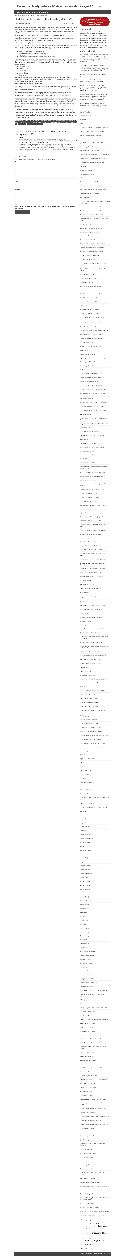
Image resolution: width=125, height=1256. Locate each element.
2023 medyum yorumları (94, 1240)
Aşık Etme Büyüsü (85, 751)
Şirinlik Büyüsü (84, 766)
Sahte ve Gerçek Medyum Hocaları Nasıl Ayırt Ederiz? (94, 330)
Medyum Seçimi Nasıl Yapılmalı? (88, 546)
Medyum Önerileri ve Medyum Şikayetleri (91, 323)
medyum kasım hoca (41, 122)
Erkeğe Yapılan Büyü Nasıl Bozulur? (89, 309)
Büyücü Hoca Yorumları (86, 398)
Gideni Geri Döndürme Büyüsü (88, 509)
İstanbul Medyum (84, 904)
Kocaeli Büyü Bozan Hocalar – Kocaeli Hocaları (93, 1068)
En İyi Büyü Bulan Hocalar (87, 451)
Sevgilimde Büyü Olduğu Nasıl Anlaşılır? (90, 652)
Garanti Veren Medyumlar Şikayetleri (90, 232)
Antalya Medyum (84, 967)
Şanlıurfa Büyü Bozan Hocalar (88, 1153)
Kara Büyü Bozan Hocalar (87, 584)
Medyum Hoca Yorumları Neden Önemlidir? (92, 642)
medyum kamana (31, 122)
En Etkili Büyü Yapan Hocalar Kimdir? (90, 313)
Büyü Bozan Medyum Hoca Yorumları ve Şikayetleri (94, 189)
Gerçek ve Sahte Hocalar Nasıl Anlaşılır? (91, 286)
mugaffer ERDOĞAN (85, 103)
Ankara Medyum (84, 943)
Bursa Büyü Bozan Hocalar (87, 1083)
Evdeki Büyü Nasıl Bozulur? (87, 362)
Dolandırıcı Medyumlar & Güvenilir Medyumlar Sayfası (32, 12)
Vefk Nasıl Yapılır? (84, 178)
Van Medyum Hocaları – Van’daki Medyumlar (92, 1039)
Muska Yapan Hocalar (86, 427)
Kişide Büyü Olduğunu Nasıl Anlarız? (89, 431)
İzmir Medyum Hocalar (86, 963)
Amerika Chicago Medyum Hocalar (89, 1207)
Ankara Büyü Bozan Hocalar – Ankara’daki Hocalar (94, 1099)
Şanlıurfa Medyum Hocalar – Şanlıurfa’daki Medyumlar (95, 990)
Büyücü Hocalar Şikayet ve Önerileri (89, 150)
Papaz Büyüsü (84, 123)
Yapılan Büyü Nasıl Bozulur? (87, 774)
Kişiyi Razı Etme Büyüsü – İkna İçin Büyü (91, 346)
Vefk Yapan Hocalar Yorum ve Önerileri (90, 659)
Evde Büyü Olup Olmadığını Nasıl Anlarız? (91, 385)
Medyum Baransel (85, 889)
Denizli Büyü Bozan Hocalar (87, 1011)
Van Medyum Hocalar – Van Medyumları (91, 1120)
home (16, 15)
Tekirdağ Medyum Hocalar (87, 1000)
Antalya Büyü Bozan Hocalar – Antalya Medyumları (94, 1215)
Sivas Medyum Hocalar (86, 1015)
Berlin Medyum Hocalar (86, 1027)
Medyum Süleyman (85, 865)
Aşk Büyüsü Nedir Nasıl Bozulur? (89, 455)
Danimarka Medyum (85, 901)
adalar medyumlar (84, 1223)
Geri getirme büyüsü (24, 66)
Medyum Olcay (84, 815)
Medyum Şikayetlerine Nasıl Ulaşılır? (89, 381)
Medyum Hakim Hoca (86, 869)
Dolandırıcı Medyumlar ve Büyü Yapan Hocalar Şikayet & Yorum (59, 6)
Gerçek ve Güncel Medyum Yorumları (90, 301)
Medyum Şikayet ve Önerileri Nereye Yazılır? (92, 338)
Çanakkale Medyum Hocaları (88, 1060)
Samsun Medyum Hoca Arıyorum (89, 1136)
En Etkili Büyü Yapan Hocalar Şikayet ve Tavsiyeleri (94, 127)
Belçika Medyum (84, 940)
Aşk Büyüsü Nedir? (85, 439)
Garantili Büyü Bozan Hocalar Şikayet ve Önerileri (93, 476)
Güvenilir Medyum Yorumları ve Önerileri (91, 211)
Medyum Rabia (84, 823)
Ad (16, 181)
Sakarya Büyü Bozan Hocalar (88, 1004)
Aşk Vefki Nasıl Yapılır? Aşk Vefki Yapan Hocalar (93, 655)
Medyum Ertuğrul (84, 858)
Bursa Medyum (84, 924)
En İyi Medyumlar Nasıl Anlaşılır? (88, 501)
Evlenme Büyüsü (84, 826)
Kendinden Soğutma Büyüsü (87, 354)
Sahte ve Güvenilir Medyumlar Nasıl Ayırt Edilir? (93, 743)
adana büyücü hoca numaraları (94, 1235)
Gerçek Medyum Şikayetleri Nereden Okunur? (92, 559)
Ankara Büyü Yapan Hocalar (87, 1056)
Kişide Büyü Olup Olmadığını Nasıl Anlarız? (91, 215)
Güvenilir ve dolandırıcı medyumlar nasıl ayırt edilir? (94, 807)
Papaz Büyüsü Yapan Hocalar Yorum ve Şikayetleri (94, 358)
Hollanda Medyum (85, 920)
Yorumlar (107, 1254)
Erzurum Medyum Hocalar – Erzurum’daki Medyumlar (94, 1116)
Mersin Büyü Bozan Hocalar (87, 1112)
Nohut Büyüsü (84, 305)
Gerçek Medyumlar (99, 1254)
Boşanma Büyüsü (85, 369)
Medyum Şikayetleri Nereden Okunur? (90, 538)
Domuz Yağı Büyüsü (85, 770)
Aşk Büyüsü (83, 290)
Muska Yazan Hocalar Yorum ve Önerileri (91, 228)
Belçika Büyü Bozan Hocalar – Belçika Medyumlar (93, 1186)
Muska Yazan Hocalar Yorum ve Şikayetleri (91, 549)
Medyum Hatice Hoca (86, 873)
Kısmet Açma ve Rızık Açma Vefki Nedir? (91, 727)
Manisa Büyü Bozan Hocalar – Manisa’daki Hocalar (94, 1043)
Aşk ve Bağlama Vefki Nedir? (88, 625)
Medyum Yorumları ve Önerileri (88, 480)
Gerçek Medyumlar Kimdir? (87, 240)
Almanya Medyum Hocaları (87, 975)
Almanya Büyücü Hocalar (87, 979)
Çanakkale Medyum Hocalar (87, 1140)
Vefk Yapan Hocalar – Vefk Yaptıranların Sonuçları (93, 605)
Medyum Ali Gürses (85, 885)
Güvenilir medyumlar (21, 86)
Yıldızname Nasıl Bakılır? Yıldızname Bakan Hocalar (94, 406)
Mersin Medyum (84, 947)
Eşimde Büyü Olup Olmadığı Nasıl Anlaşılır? (91, 576)
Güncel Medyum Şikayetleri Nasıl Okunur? (91, 251)
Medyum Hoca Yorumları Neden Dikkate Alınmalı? (93, 158)
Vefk (81, 786)
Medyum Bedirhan (85, 893)
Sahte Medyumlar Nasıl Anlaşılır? (89, 463)
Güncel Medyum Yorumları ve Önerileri (90, 294)
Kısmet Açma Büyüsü (86, 170)
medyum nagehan (51, 122)
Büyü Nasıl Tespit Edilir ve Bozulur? (89, 274)
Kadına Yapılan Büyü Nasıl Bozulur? (89, 193)
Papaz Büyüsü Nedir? (86, 671)
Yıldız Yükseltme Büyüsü (86, 342)
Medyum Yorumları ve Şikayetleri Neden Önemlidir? (94, 424)
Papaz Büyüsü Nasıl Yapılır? (87, 803)
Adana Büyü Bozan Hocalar (87, 951)
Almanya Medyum (85, 912)
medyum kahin (22, 122)
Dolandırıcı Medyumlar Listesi (93, 74)
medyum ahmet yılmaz (103, 1230)
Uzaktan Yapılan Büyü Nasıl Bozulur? (90, 255)
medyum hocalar (26, 27)
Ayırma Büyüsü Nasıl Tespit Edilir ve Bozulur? (92, 568)
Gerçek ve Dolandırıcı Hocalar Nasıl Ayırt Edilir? (92, 691)
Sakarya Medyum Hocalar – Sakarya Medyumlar (93, 1108)
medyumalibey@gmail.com (35, 149)
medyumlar (42, 29)
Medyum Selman (84, 811)
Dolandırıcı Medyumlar (24, 15)
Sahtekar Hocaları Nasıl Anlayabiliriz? (90, 702)
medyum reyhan (68, 122)
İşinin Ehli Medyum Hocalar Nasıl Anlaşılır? (91, 143)
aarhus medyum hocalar (89, 1236)
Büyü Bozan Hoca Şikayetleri (88, 675)
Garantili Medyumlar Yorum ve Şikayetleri (91, 572)
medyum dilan (22, 120)
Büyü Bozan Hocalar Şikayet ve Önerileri (91, 207)
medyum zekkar (99, 1233)
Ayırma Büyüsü (84, 119)
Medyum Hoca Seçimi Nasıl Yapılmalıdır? (91, 135)
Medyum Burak (84, 877)
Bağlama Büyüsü (84, 592)
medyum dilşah (30, 120)
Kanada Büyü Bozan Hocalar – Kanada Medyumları (94, 1019)
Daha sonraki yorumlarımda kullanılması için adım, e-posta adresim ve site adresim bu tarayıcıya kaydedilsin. (45, 207)
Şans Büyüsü (83, 459)
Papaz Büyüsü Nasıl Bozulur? (88, 758)
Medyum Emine (84, 830)
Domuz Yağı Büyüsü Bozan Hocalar (90, 327)
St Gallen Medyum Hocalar (87, 971)
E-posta (18, 189)
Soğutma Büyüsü (84, 513)
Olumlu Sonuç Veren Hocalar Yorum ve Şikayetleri (93, 505)
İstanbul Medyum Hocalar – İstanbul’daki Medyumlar (94, 1124)
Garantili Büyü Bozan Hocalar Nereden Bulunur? (93, 147)
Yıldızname (83, 778)
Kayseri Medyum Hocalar (87, 1157)
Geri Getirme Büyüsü (85, 794)
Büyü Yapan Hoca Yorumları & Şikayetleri (91, 617)
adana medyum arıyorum (85, 1233)
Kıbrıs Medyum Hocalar (86, 986)
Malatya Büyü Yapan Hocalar (88, 1165)
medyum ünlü (30, 124)
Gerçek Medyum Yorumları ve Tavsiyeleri (91, 224)
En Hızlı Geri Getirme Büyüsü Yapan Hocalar (92, 298)
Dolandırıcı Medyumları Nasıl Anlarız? (90, 182)
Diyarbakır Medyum (85, 932)
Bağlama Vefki (84, 601)
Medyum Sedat (84, 819)
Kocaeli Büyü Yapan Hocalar (87, 1031)
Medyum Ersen (84, 846)
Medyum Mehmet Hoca (90, 54)
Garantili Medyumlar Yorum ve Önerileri (91, 278)
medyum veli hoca (38, 124)
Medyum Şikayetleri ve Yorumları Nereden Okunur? (94, 247)
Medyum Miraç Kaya (85, 834)
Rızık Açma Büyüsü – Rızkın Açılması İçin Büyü (92, 472)
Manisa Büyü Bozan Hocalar (88, 1190)
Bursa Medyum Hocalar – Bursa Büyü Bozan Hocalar (94, 1035)
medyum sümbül (22, 124)
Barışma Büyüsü (84, 613)
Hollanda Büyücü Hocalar (87, 1128)
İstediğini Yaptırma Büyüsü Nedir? (89, 706)
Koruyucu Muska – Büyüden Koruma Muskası (92, 244)
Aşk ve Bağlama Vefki (86, 197)
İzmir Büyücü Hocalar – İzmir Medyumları (91, 1064)
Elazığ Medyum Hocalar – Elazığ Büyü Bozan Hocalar (94, 1211)
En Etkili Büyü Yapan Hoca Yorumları (90, 493)
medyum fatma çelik (63, 120)
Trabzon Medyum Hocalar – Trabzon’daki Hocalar (93, 1008)
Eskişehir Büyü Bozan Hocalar (88, 1087)
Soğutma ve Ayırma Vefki (87, 782)
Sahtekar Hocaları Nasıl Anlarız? (88, 720)
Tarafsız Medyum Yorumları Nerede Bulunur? (92, 131)
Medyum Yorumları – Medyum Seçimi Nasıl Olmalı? (94, 489)
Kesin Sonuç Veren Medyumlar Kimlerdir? (91, 609)
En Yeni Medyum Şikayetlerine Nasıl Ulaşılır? (92, 162)
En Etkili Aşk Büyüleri (85, 716)
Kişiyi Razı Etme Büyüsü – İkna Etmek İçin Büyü (93, 679)
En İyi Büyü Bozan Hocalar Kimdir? (89, 723)
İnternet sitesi (19, 197)
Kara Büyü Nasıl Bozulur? (87, 414)
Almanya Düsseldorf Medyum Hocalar (90, 1161)
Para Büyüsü (83, 166)
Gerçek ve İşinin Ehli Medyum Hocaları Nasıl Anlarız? (94, 402)
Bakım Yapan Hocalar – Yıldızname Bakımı (91, 731)
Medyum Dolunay (85, 881)
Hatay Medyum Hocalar (86, 1095)
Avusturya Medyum (85, 959)
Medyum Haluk (84, 854)
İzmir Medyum (84, 916)
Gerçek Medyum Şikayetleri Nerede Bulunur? (92, 447)
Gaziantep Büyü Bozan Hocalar (88, 1075)
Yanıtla (20, 153)
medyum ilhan (83, 1230)
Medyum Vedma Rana (86, 850)
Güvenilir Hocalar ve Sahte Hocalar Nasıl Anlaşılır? (93, 389)
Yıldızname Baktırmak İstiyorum (88, 259)
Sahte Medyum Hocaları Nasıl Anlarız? (90, 186)
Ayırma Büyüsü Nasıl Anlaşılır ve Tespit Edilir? (92, 629)
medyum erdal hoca (53, 120)
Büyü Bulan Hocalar (85, 621)
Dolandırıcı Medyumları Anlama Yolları (90, 534)
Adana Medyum (84, 928)
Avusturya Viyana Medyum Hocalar (89, 1182)
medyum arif (94, 1223)
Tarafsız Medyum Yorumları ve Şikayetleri (91, 517)
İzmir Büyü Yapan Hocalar (87, 1132)
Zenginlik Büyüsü (84, 667)
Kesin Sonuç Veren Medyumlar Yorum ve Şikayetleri (94, 633)
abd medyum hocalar (100, 1236)
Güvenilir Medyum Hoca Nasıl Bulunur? (90, 663)
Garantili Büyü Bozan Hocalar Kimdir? (90, 366)
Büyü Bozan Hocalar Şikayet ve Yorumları (91, 334)
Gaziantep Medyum (85, 936)
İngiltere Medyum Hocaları (87, 1052)
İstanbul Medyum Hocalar (87, 955)
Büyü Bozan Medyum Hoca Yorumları (90, 739)
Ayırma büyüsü (23, 72)
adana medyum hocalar (93, 1238)
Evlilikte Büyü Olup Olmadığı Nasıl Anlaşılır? (91, 236)
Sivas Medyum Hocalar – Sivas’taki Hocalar (91, 1072)
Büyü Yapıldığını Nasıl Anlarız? (88, 282)
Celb (81, 762)
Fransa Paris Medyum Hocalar (88, 982)
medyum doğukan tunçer (41, 120)
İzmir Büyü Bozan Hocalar (87, 1203)
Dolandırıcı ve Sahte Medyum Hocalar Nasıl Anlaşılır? (94, 154)
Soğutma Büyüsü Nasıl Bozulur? (89, 698)
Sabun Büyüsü (84, 350)
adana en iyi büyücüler (92, 1230)
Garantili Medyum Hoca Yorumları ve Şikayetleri (93, 530)
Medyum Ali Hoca (85, 842)
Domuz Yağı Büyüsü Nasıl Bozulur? (89, 683)
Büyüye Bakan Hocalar (86, 687)
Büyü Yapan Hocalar (85, 580)
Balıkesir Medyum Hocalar (87, 1149)
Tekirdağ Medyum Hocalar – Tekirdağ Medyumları (93, 1079)
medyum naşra (59, 122)
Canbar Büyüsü (84, 139)
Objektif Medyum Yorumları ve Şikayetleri (91, 373)
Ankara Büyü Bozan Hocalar (87, 1023)
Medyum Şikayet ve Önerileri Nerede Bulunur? (92, 377)
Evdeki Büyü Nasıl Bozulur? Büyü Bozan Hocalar (93, 410)
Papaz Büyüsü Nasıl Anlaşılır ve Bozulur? (91, 588)
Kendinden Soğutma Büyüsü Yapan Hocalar (92, 435)
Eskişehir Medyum (85, 908)
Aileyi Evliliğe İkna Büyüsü (87, 174)
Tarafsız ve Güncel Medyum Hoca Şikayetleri (92, 747)
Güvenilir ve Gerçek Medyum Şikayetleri (90, 521)
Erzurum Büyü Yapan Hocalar (88, 1194)
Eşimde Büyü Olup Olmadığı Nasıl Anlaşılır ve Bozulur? (94, 735)
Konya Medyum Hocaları (86, 1169)
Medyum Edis (83, 862)
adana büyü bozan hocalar (91, 1226)
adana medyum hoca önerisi (99, 1229)
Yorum (17, 162)
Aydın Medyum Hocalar (86, 1091)
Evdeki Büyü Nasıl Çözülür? (87, 694)
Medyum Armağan (85, 897)
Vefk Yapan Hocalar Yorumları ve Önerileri (91, 443)
